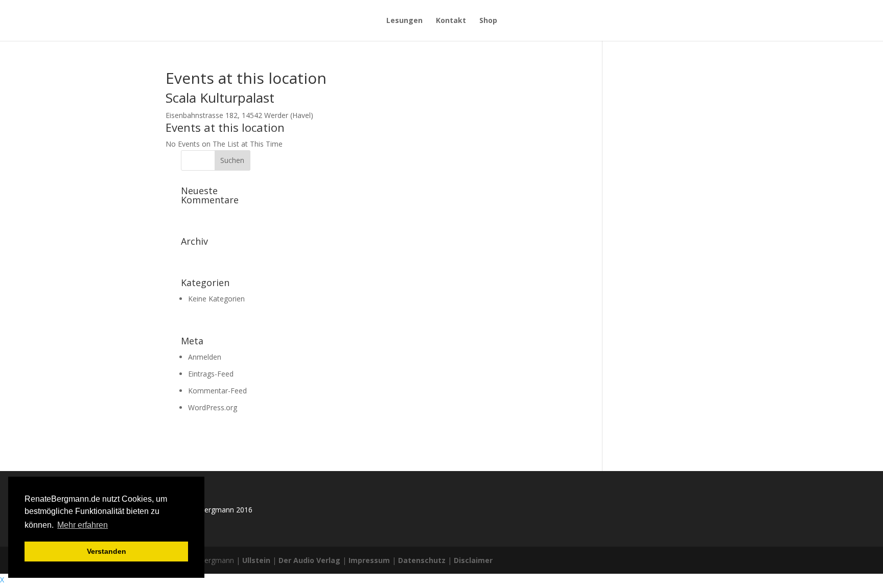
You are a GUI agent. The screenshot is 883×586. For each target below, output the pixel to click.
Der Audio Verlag (309, 560)
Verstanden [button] (106, 551)
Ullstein (256, 560)
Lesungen (404, 21)
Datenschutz (422, 560)
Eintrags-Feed (211, 374)
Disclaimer (473, 560)
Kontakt (451, 21)
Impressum (369, 560)
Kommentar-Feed (217, 390)
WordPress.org (212, 407)
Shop (488, 21)
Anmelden (204, 357)
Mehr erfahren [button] (82, 525)
